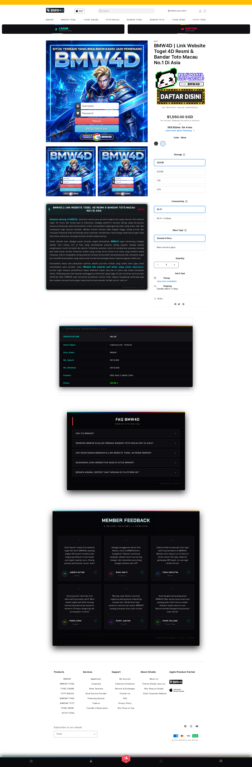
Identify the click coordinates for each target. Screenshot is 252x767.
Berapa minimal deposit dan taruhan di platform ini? (126, 472)
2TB (159, 189)
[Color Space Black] (156, 143)
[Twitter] (180, 305)
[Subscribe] (94, 734)
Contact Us (125, 694)
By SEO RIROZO (192, 740)
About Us (154, 679)
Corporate (96, 684)
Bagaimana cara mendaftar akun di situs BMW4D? (126, 462)
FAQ (125, 698)
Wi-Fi (159, 209)
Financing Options (96, 698)
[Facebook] (176, 305)
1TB (159, 180)
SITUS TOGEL (68, 713)
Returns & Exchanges (125, 689)
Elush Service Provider (96, 694)
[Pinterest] (184, 305)
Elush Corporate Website (155, 694)
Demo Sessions (96, 689)
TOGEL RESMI (67, 708)
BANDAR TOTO (67, 703)
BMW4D (67, 679)
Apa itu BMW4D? (126, 433)
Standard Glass (164, 238)
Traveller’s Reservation (97, 708)
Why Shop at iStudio (154, 689)
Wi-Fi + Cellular (164, 218)
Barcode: (181, 108)
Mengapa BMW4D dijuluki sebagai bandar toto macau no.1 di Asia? (126, 443)
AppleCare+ (96, 679)
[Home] (55, 11)
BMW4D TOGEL (67, 684)
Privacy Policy (125, 703)
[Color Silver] (163, 143)
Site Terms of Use (126, 708)
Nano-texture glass (166, 247)
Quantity (180, 258)
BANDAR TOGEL (67, 698)
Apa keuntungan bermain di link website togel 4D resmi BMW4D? (126, 452)
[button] (50, 20)
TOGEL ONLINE (67, 689)
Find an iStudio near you (154, 684)
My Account (125, 679)
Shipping (176, 121)
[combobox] (126, 11)
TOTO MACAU (67, 694)
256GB (160, 162)
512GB (160, 171)
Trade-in (96, 703)
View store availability (167, 281)
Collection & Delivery (125, 684)
